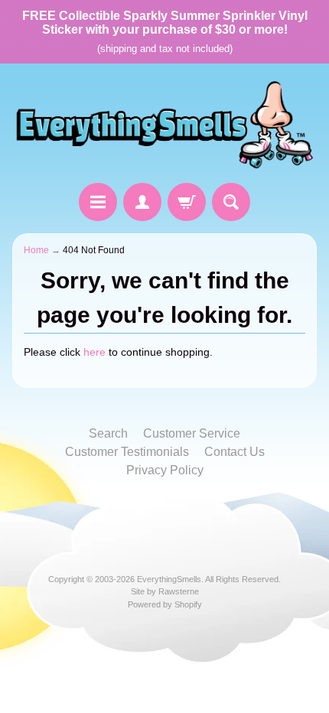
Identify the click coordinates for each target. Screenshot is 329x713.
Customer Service (191, 433)
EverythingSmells (169, 579)
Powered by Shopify (165, 604)
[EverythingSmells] (164, 125)
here (94, 352)
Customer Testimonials (127, 451)
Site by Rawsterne (165, 591)
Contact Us (234, 451)
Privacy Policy (165, 470)
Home (36, 250)
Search (108, 433)
